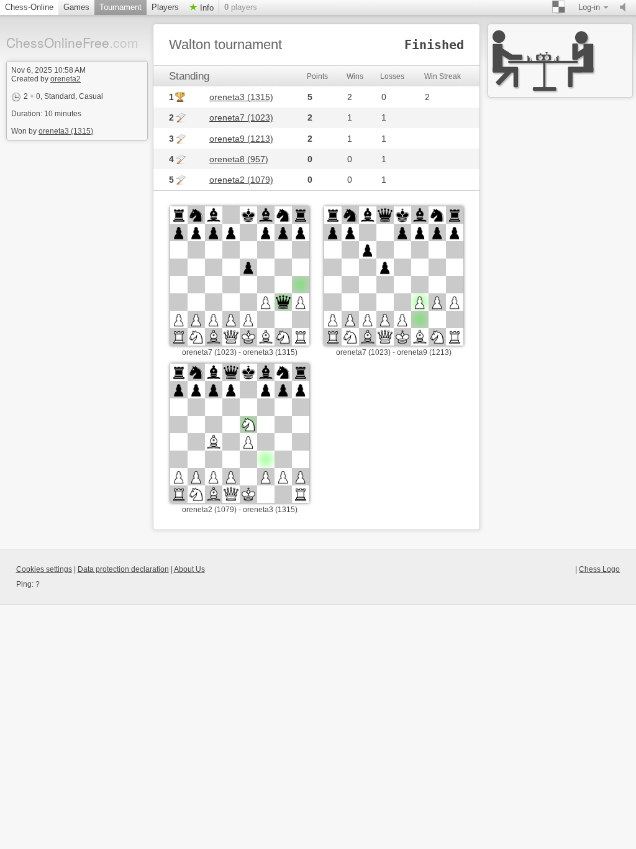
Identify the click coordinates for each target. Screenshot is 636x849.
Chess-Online (29, 7)
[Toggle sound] (625, 7)
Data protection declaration (123, 569)
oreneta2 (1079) (241, 180)
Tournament (120, 7)
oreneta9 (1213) (241, 139)
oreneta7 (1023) (241, 117)
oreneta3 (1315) (66, 131)
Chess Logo (599, 569)
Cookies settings (44, 569)
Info (206, 7)
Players (165, 7)
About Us (189, 569)
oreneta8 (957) (238, 159)
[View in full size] (239, 276)
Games (76, 7)
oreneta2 (65, 79)
